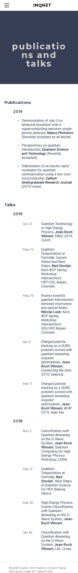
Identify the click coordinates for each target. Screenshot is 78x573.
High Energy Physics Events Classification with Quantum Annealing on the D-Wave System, (57, 513)
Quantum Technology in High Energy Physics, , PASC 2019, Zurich (57, 232)
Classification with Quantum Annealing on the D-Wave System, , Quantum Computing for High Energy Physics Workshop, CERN (56, 445)
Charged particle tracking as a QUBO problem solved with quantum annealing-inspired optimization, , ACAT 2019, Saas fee (56, 398)
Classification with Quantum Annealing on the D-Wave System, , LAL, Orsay (56, 540)
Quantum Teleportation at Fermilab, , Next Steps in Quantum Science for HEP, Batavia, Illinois (56, 481)
